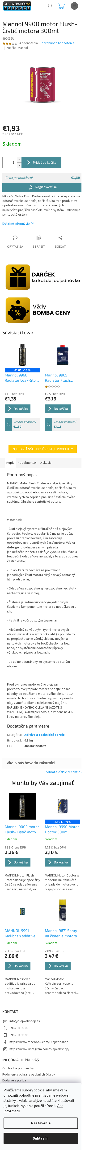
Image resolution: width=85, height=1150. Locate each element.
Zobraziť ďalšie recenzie (62, 772)
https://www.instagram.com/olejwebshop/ (39, 1049)
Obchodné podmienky (18, 1068)
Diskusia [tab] (45, 462)
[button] (22, 868)
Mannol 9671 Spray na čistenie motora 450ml (61, 933)
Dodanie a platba (14, 1080)
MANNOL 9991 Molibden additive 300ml (20, 933)
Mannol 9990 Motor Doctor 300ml (62, 829)
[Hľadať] (49, 6)
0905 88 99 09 (18, 1028)
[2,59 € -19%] (62, 806)
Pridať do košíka (44, 162)
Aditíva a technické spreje (44, 735)
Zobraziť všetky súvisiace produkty (42, 449)
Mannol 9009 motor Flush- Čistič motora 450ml (22, 829)
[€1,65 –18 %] (22, 354)
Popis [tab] (10, 462)
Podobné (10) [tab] (27, 462)
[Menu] (74, 6)
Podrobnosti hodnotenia (57, 43)
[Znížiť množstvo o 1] (19, 165)
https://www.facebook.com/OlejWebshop (38, 1042)
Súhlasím (41, 1138)
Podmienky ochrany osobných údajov (28, 1074)
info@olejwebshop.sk (24, 1021)
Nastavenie (41, 1123)
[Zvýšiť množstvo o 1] (19, 159)
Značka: (17, 48)
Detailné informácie (16, 223)
